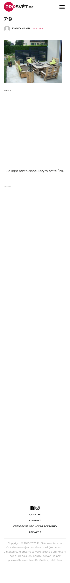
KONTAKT (35, 520)
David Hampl (21, 28)
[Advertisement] (35, 126)
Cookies (35, 514)
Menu (63, 7)
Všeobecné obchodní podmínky (35, 526)
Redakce (35, 532)
